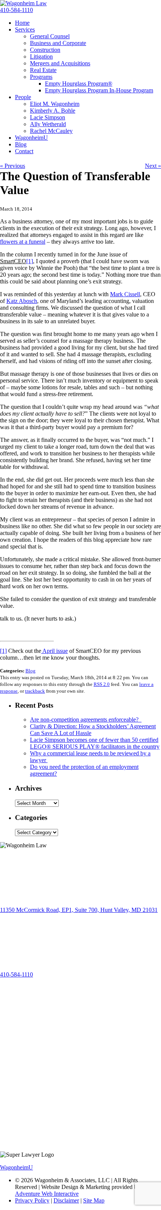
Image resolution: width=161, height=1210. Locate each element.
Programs (41, 77)
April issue (54, 651)
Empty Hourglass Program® (78, 83)
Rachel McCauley (51, 131)
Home (22, 23)
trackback (35, 691)
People (23, 97)
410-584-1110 (16, 10)
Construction (45, 50)
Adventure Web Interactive (47, 1193)
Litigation (41, 56)
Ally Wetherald (48, 124)
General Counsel (50, 36)
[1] (3, 651)
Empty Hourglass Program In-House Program (99, 90)
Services (25, 29)
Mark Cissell (125, 294)
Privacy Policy (32, 1200)
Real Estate (43, 70)
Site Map (93, 1200)
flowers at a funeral (22, 241)
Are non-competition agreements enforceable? (86, 719)
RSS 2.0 (102, 684)
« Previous (12, 166)
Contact (24, 151)
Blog (21, 144)
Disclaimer (66, 1200)
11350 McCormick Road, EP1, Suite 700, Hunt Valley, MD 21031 (79, 910)
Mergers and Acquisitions (60, 63)
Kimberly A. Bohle (52, 110)
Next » (153, 166)
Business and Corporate (58, 43)
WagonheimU (31, 137)
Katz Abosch (21, 301)
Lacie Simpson (47, 117)
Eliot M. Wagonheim (54, 104)
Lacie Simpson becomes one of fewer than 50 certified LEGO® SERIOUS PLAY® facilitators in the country (95, 743)
